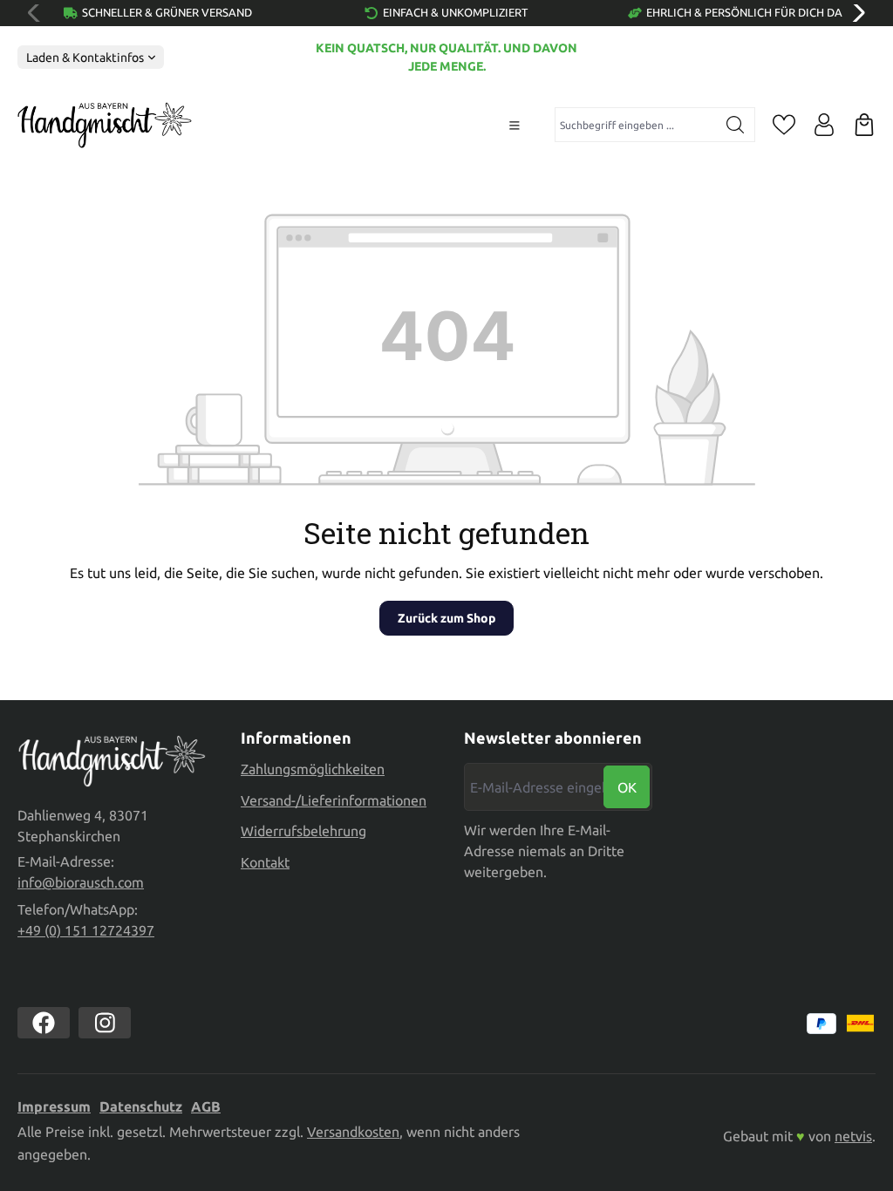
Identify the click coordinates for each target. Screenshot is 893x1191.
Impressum (54, 1106)
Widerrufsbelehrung (303, 831)
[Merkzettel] (784, 124)
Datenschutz (140, 1106)
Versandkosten (353, 1132)
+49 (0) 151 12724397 (85, 930)
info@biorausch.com (80, 882)
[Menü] (514, 125)
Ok (627, 787)
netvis (853, 1136)
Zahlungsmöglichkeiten (313, 769)
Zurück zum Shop (446, 618)
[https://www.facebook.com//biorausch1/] (43, 1022)
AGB (206, 1106)
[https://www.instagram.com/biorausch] (104, 1022)
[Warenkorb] (864, 124)
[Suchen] (735, 124)
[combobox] (636, 124)
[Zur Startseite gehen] (104, 125)
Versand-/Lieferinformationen (333, 800)
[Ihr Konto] (824, 124)
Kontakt (265, 862)
